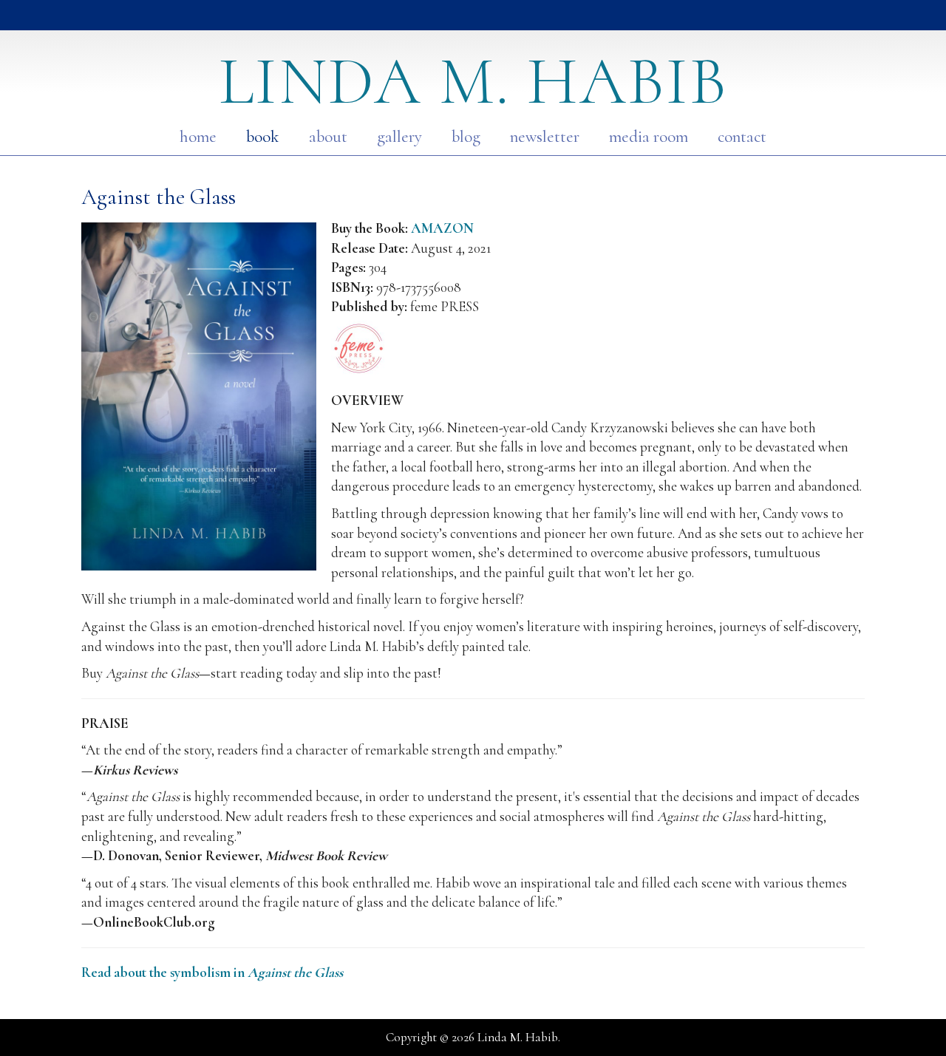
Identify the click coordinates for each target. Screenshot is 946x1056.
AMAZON (442, 227)
